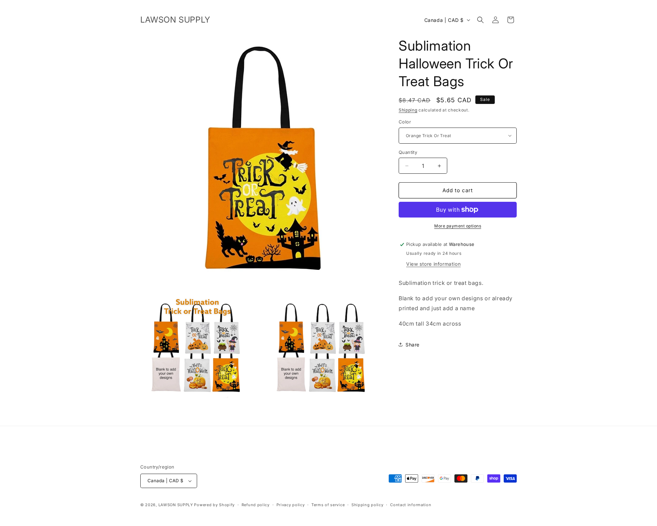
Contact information (410, 504)
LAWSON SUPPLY (175, 504)
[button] (480, 19)
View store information (433, 264)
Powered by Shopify (214, 504)
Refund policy (256, 504)
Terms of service (328, 504)
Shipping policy (367, 504)
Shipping (408, 110)
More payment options (457, 225)
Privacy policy (290, 504)
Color (405, 121)
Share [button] (412, 344)
